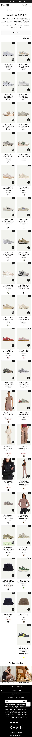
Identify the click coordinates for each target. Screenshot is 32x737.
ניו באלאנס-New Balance (12, 10)
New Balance (8, 413)
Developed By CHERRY (16, 732)
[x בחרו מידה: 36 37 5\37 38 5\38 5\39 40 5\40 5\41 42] (24, 634)
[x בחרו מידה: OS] (8, 568)
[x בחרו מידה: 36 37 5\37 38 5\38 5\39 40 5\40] (24, 535)
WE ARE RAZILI (16, 686)
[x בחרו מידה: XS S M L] (24, 435)
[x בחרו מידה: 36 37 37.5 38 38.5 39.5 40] (24, 240)
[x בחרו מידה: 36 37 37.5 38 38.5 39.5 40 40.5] (24, 52)
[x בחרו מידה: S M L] (8, 400)
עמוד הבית (23, 10)
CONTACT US (16, 690)
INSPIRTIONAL (16, 694)
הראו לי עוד (16, 32)
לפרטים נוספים (15, 717)
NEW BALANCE (24, 64)
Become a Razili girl (16, 697)
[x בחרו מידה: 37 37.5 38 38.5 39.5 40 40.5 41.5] (24, 370)
